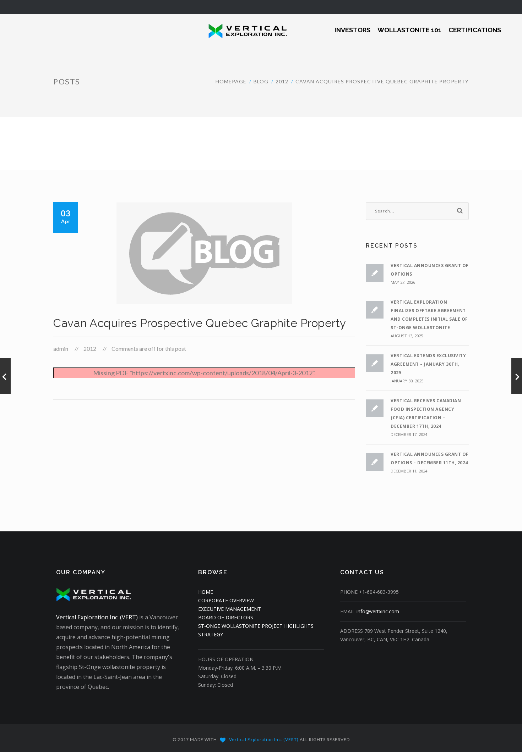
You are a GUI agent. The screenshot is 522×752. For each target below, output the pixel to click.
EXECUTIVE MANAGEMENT (229, 609)
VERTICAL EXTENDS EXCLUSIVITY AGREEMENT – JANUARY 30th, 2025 (428, 364)
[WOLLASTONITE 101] (409, 25)
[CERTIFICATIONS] (474, 25)
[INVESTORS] (352, 25)
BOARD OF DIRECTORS (225, 617)
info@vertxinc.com (378, 611)
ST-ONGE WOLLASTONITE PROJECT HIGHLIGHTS (256, 626)
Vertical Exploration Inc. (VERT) (97, 617)
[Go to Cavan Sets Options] (5, 376)
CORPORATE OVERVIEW (226, 600)
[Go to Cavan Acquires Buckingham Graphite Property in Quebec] (516, 376)
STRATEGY (210, 634)
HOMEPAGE (231, 81)
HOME (205, 591)
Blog (261, 81)
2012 (282, 81)
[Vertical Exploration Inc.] (243, 30)
